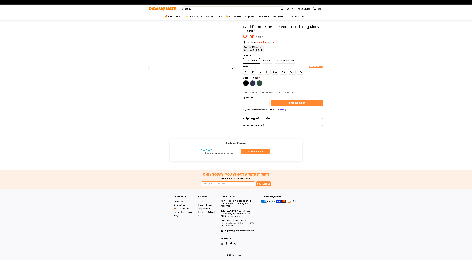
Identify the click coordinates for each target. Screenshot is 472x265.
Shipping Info (204, 208)
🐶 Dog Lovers (214, 16)
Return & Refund (206, 212)
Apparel (249, 16)
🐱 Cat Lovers (234, 16)
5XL (300, 71)
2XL (275, 71)
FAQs (201, 215)
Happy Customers (183, 212)
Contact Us (179, 205)
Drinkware (263, 16)
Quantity (248, 97)
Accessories (298, 16)
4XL (291, 71)
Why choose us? (253, 125)
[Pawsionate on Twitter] (231, 243)
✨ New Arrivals (194, 16)
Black (246, 83)
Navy (253, 83)
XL (267, 71)
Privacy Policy (205, 205)
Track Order (303, 8)
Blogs (176, 215)
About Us (178, 201)
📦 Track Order (181, 208)
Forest (259, 83)
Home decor (280, 16)
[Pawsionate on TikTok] (235, 243)
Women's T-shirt (285, 60)
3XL (283, 71)
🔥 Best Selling (173, 16)
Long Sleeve (251, 60)
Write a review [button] (255, 151)
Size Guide (316, 66)
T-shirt (267, 60)
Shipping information (257, 118)
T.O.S (200, 201)
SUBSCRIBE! (263, 184)
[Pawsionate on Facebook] (226, 243)
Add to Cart (297, 103)
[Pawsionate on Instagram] (222, 243)
